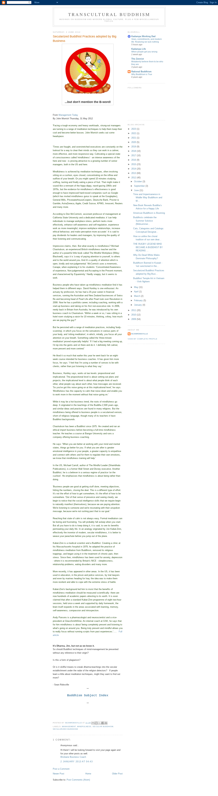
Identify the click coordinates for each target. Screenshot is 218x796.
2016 (134, 160)
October (138, 181)
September (139, 186)
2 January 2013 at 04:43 (76, 761)
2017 (134, 155)
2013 (134, 173)
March (137, 296)
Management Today (69, 115)
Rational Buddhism (141, 71)
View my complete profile (142, 339)
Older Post (117, 773)
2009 (134, 319)
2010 (134, 314)
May (136, 287)
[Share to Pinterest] (106, 723)
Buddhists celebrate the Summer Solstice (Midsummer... (145, 220)
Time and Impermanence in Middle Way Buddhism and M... (147, 197)
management (69, 726)
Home (88, 773)
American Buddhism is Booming (149, 213)
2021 (134, 137)
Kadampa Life (138, 49)
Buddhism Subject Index (87, 695)
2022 (134, 133)
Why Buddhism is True (141, 74)
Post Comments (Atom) (78, 779)
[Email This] (93, 723)
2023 (134, 129)
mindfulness (84, 726)
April (136, 291)
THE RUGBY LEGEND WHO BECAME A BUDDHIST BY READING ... (148, 247)
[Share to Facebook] (102, 723)
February (138, 300)
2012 (134, 177)
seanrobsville (139, 334)
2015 (134, 164)
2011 (134, 310)
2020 (134, 142)
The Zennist (137, 59)
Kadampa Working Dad (143, 36)
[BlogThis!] (96, 723)
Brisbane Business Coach (73, 757)
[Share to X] (99, 723)
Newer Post (58, 773)
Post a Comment (61, 769)
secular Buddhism (103, 726)
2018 (134, 151)
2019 (134, 146)
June (136, 190)
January (138, 305)
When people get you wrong (144, 52)
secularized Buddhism (65, 729)
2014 (134, 168)
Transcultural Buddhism (109, 14)
